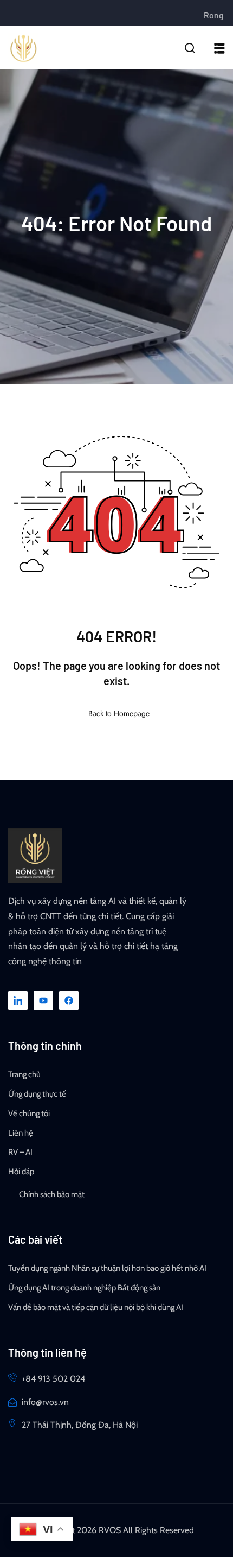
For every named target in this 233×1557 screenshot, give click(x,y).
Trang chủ (24, 1074)
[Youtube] (43, 1000)
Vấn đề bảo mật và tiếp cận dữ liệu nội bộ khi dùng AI (95, 1307)
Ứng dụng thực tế (37, 1094)
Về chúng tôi (29, 1113)
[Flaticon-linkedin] (18, 1000)
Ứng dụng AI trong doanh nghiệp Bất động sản (84, 1288)
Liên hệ (20, 1133)
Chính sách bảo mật (52, 1194)
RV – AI (20, 1152)
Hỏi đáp (21, 1171)
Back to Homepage (119, 713)
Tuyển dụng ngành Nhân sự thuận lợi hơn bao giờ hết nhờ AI (107, 1268)
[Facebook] (69, 1000)
